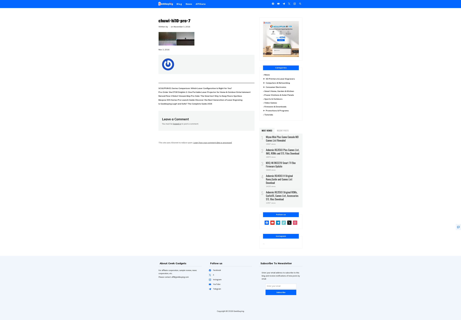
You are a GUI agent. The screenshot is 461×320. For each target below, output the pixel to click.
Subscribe (280, 292)
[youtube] (278, 3)
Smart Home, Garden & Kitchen (279, 91)
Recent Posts (283, 130)
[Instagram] (284, 3)
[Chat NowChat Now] (458, 227)
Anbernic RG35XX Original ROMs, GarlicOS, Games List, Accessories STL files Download (282, 195)
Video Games (270, 103)
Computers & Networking (278, 83)
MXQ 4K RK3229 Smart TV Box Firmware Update (281, 164)
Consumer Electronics (276, 87)
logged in (177, 124)
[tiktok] (284, 222)
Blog (179, 4)
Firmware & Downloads (275, 106)
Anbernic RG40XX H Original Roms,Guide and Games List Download (279, 179)
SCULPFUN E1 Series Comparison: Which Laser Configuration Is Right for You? (195, 88)
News (189, 4)
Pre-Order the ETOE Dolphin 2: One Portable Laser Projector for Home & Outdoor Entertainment (204, 92)
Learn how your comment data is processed (212, 142)
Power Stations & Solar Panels (279, 95)
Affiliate (201, 4)
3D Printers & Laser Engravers (280, 79)
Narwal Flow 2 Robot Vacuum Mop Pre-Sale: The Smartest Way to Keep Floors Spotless (200, 96)
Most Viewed (267, 130)
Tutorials (268, 114)
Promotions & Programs (277, 110)
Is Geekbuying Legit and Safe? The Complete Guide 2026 (185, 104)
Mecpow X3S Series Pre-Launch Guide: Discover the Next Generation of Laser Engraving (200, 100)
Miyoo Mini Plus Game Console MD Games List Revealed (282, 138)
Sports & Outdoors (273, 99)
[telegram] (278, 222)
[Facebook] (273, 3)
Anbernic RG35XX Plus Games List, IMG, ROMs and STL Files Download (282, 151)
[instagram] (295, 3)
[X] (289, 3)
